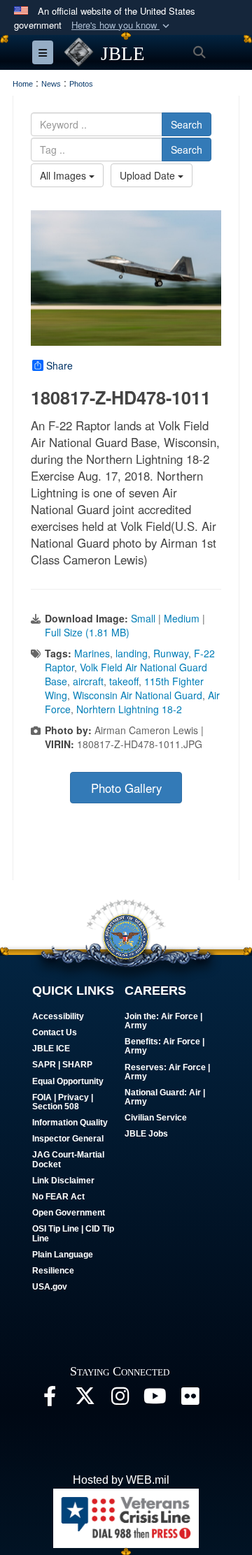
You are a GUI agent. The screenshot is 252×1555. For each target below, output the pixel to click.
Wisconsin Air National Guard (137, 695)
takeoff (124, 681)
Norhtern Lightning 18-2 (129, 709)
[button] (121, 25)
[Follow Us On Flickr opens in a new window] (189, 1400)
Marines (92, 653)
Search (186, 124)
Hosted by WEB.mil (121, 1480)
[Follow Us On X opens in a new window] (84, 1400)
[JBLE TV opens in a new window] (154, 1400)
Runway (170, 653)
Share (59, 365)
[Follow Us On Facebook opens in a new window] (49, 1400)
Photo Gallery (126, 788)
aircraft (88, 681)
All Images (64, 175)
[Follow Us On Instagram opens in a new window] (119, 1400)
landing (131, 653)
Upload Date (149, 175)
